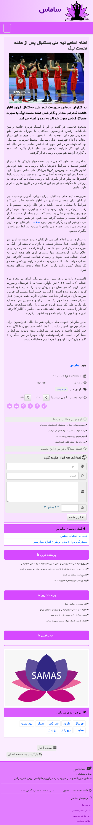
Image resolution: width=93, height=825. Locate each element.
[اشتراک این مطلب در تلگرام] (44, 405)
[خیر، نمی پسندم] (27, 397)
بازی (66, 723)
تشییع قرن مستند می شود (75, 575)
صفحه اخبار (45, 747)
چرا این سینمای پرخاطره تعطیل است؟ (71, 580)
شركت (54, 723)
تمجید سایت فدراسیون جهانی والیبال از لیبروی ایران (63, 609)
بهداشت (26, 723)
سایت (79, 730)
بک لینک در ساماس (81, 810)
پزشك (52, 730)
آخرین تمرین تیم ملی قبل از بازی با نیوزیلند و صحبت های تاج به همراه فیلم (53, 569)
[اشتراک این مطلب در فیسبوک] (37, 405)
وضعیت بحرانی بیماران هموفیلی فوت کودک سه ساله (63, 425)
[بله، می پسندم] (46, 397)
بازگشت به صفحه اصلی (23, 754)
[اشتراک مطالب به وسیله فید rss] (9, 405)
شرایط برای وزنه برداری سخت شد (70, 436)
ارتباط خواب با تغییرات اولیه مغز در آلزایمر (67, 431)
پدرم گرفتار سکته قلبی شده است (70, 442)
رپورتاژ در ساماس (81, 815)
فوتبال (79, 723)
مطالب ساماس (83, 821)
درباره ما (86, 805)
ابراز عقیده (75, 517)
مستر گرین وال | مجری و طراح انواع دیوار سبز (60, 541)
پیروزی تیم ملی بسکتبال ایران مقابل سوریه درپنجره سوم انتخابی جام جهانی (54, 563)
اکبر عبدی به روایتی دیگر (75, 604)
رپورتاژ (66, 730)
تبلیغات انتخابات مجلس (73, 535)
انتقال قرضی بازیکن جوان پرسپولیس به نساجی (66, 621)
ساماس (50, 9)
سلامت (35, 222)
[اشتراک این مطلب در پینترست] (23, 405)
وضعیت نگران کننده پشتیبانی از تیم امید (69, 615)
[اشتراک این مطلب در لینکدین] (16, 405)
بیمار (40, 723)
